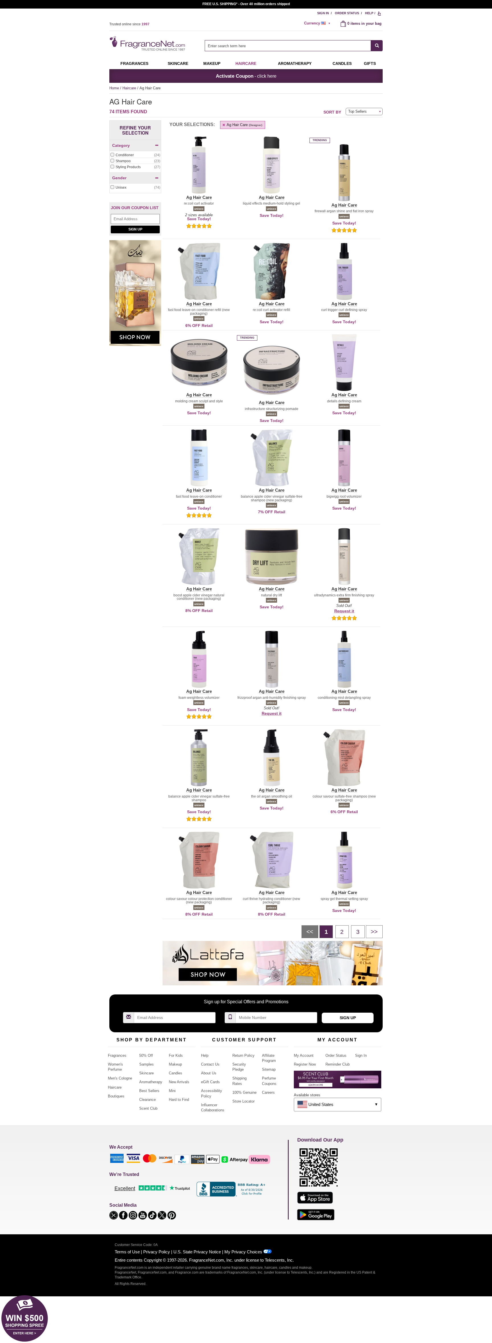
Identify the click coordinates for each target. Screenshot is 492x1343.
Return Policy (243, 1055)
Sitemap (269, 1069)
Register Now (305, 1064)
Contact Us (210, 1064)
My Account (303, 1055)
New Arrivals (179, 1082)
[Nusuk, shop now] (135, 296)
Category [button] (121, 145)
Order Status (347, 13)
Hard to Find (179, 1099)
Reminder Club (337, 1064)
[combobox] (294, 45)
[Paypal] (182, 1159)
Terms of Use (127, 1251)
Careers (268, 1092)
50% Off (146, 1055)
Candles (175, 1073)
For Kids (176, 1055)
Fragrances (134, 63)
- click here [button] (246, 76)
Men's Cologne (120, 1078)
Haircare (245, 63)
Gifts (370, 63)
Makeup (211, 63)
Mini (172, 1091)
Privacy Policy (156, 1251)
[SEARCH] (377, 45)
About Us (208, 1073)
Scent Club (148, 1108)
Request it (344, 611)
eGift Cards (210, 1082)
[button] (199, 168)
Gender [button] (119, 178)
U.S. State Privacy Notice (197, 1251)
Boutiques (116, 1096)
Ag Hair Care (244, 125)
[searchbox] (288, 45)
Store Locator (243, 1101)
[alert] (318, 23)
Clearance (147, 1099)
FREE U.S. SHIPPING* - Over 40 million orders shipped (246, 4)
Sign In (323, 13)
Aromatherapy (150, 1082)
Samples (146, 1064)
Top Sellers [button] (357, 111)
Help (369, 13)
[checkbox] (135, 155)
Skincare (178, 63)
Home (114, 88)
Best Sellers (149, 1091)
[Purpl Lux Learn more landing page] (337, 1082)
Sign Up (135, 229)
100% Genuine (244, 1092)
